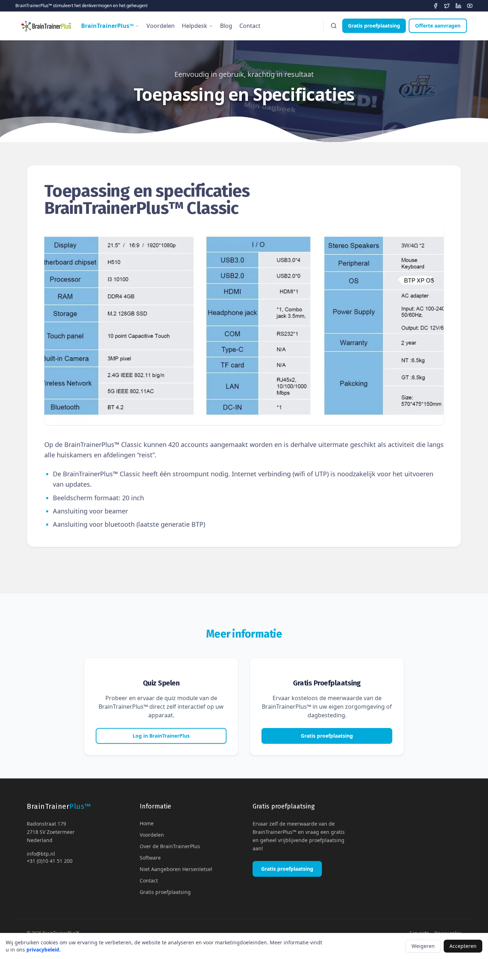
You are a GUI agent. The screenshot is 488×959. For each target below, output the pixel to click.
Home (147, 823)
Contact (249, 26)
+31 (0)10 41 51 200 (50, 860)
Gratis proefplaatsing (374, 25)
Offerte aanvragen (437, 25)
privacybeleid (42, 949)
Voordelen (160, 26)
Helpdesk (194, 26)
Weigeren (423, 946)
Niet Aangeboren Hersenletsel (176, 869)
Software (150, 857)
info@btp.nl (41, 853)
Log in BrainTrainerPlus (161, 735)
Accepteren (463, 946)
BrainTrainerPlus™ (107, 26)
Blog (226, 26)
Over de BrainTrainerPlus (170, 846)
